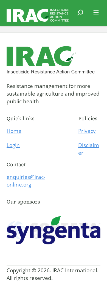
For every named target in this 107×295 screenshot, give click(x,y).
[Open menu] (96, 12)
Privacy (87, 130)
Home (14, 130)
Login (13, 145)
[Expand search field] (80, 16)
